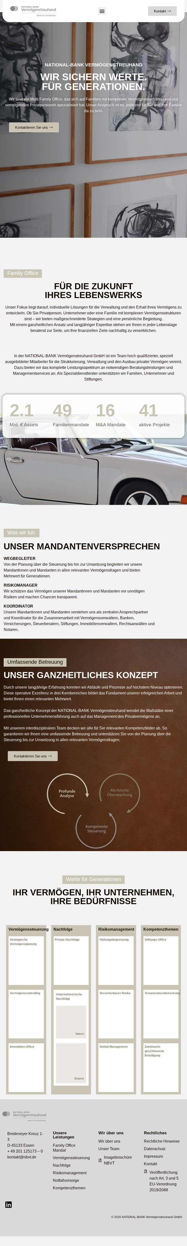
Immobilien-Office (22, 1046)
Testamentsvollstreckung (161, 993)
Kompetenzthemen (160, 929)
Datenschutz (155, 1149)
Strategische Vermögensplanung (23, 942)
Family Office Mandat (64, 1147)
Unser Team (108, 1149)
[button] (102, 11)
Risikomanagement (116, 929)
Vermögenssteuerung (26, 929)
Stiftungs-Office (155, 939)
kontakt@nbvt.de (21, 1157)
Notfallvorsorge (66, 1180)
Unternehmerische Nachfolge (69, 996)
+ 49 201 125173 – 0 (25, 1151)
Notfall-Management (114, 1046)
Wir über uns (109, 1141)
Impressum (153, 1156)
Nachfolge (63, 929)
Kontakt (150, 1164)
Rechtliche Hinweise (162, 1141)
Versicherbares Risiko (115, 993)
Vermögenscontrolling (25, 993)
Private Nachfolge (67, 939)
